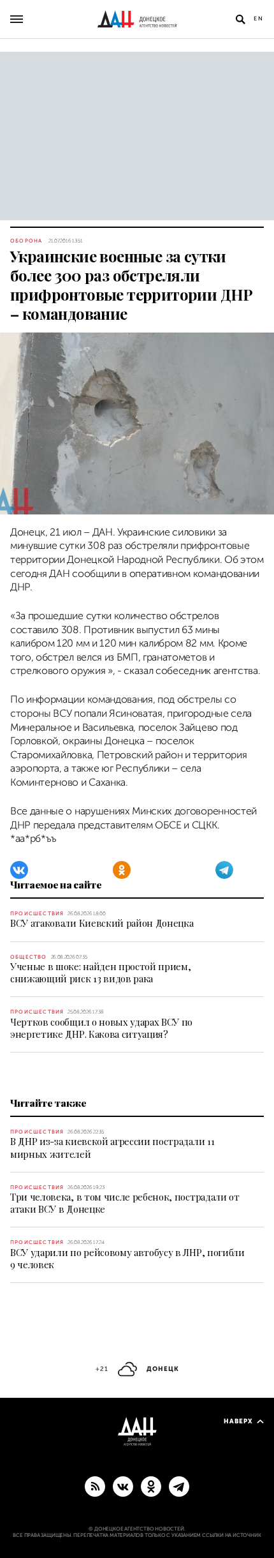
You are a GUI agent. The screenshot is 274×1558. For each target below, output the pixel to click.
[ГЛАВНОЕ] (179, 1486)
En (259, 18)
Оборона (26, 241)
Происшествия (37, 914)
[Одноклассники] (122, 870)
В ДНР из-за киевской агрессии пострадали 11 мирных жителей (112, 1147)
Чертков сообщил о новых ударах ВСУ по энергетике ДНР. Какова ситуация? (101, 1027)
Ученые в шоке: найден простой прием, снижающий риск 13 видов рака (100, 972)
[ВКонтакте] (19, 870)
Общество (28, 957)
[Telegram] (224, 870)
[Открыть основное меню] (16, 19)
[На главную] (137, 19)
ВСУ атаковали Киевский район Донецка (101, 923)
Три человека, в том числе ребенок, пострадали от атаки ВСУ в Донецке (125, 1202)
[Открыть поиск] (240, 19)
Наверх (238, 1421)
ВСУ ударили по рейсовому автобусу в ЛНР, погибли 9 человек (127, 1258)
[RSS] (95, 1486)
